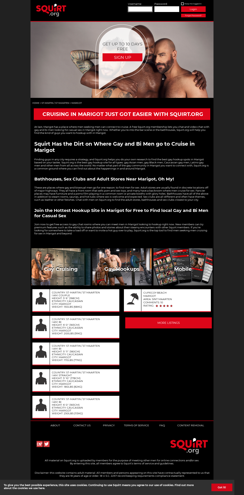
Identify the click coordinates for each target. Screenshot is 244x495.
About (55, 425)
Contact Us (82, 425)
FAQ (162, 425)
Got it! (222, 487)
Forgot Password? (193, 15)
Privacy (109, 425)
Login (193, 9)
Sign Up (122, 57)
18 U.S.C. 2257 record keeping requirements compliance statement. (142, 475)
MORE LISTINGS (168, 323)
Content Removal (190, 425)
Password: (161, 3)
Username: (135, 3)
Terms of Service (136, 425)
